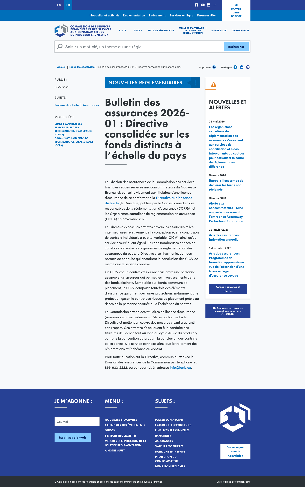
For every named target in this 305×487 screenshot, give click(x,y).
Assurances (91, 105)
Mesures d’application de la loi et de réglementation (192, 31)
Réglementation (134, 15)
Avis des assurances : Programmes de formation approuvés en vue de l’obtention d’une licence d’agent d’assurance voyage (226, 264)
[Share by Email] (248, 67)
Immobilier (163, 436)
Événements (157, 15)
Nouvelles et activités (104, 15)
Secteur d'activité (67, 105)
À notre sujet (219, 30)
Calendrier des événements (125, 425)
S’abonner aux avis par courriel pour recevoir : (229, 311)
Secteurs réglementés (161, 30)
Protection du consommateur (167, 459)
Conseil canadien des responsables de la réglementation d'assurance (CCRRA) (73, 129)
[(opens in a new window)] (196, 5)
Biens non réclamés (170, 466)
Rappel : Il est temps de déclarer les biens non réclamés (226, 184)
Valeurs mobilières (169, 446)
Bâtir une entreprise (170, 451)
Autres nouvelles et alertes (228, 289)
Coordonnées (240, 30)
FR (68, 5)
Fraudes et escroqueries (173, 425)
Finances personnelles (172, 430)
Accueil (61, 67)
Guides (138, 30)
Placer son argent (169, 420)
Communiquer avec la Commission (235, 451)
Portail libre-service (236, 12)
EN (59, 5)
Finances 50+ (206, 15)
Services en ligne (181, 15)
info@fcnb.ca (180, 367)
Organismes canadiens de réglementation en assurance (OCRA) (74, 142)
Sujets (122, 30)
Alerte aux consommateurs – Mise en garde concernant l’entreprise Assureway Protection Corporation (226, 212)
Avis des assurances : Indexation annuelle (224, 237)
